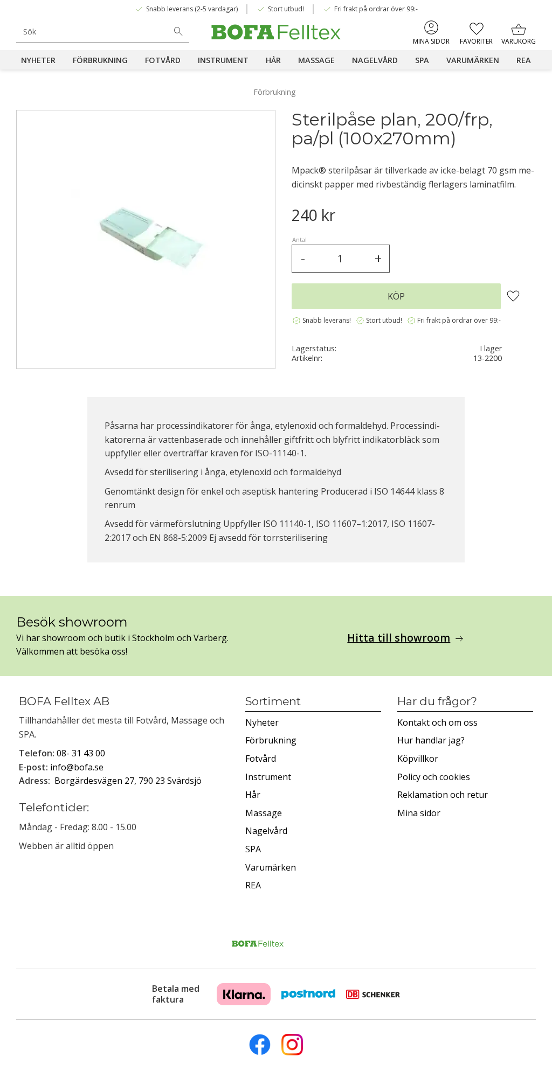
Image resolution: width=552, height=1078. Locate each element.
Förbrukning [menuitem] (100, 60)
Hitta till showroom (398, 638)
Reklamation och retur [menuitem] (442, 795)
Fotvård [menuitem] (163, 60)
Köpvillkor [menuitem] (417, 758)
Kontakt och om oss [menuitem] (437, 722)
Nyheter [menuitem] (38, 60)
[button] (476, 32)
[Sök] (178, 32)
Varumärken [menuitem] (472, 60)
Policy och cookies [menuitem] (433, 777)
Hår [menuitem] (273, 60)
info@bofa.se (77, 767)
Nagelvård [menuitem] (375, 60)
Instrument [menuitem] (223, 60)
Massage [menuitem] (316, 60)
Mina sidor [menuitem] (431, 41)
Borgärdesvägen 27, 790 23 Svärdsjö (128, 781)
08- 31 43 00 (81, 753)
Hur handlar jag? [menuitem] (431, 740)
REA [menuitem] (523, 60)
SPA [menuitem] (422, 60)
